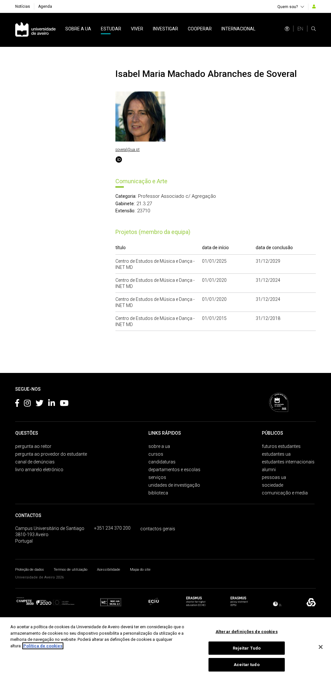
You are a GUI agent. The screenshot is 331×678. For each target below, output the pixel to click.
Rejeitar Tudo (247, 648)
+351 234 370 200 (112, 528)
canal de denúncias (35, 461)
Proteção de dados (29, 569)
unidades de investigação (174, 485)
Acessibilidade (108, 569)
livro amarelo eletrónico (39, 469)
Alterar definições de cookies (247, 631)
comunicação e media (285, 492)
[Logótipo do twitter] (39, 404)
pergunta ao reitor (33, 446)
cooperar (200, 28)
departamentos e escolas (174, 469)
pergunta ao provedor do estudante (51, 454)
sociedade (272, 485)
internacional (238, 28)
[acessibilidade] (287, 29)
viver (137, 28)
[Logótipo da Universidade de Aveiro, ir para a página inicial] (35, 30)
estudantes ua (276, 454)
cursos (155, 454)
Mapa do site (140, 569)
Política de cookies (42, 645)
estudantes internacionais (288, 461)
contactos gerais (157, 528)
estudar (111, 28)
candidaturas (162, 461)
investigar (165, 28)
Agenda (45, 6)
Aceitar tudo (247, 664)
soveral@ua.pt (127, 149)
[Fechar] (321, 647)
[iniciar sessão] (314, 6)
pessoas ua (274, 477)
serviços (157, 477)
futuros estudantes (281, 446)
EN (300, 28)
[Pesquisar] (313, 28)
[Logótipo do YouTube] (64, 404)
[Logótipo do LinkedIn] (51, 404)
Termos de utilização (70, 569)
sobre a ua (78, 28)
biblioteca (158, 492)
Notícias (22, 6)
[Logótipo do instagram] (27, 404)
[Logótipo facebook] (17, 404)
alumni (269, 469)
